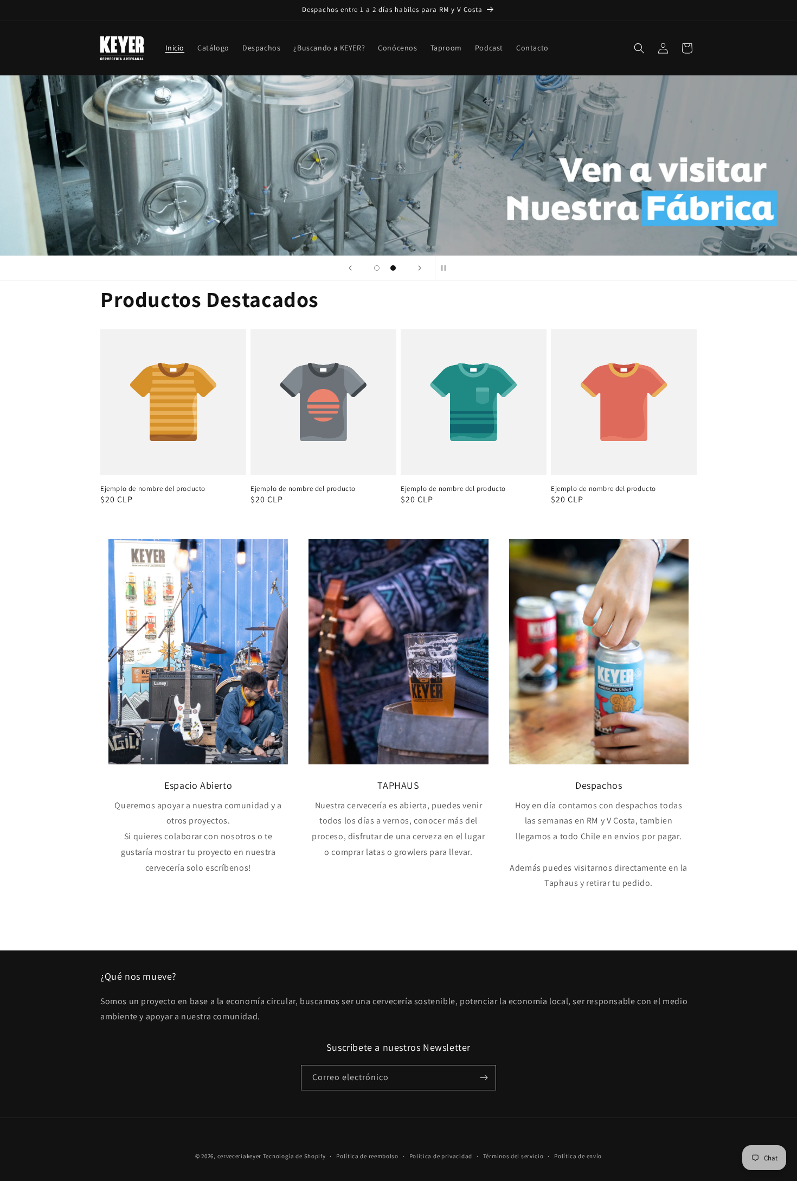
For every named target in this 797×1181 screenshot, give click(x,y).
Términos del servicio (513, 1156)
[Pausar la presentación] (447, 268)
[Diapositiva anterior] (350, 268)
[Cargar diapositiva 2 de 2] (393, 268)
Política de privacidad (440, 1156)
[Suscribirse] (484, 1077)
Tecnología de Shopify (294, 1156)
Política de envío (578, 1156)
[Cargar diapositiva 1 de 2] (377, 268)
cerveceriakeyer (239, 1156)
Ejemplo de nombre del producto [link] (152, 488)
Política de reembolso (367, 1156)
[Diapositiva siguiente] (420, 268)
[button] (639, 48)
